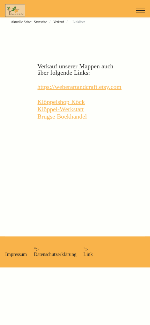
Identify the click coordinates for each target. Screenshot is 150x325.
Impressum (16, 254)
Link (88, 254)
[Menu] (140, 10)
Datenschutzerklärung (55, 254)
